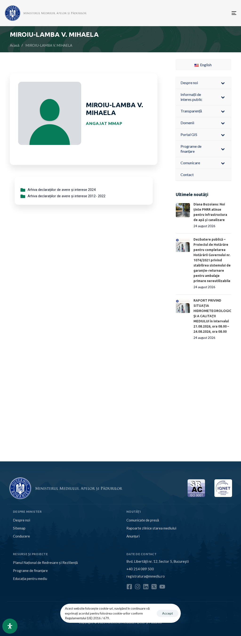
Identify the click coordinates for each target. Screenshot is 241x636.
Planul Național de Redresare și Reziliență (45, 562)
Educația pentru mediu (30, 578)
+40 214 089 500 (140, 569)
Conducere (21, 536)
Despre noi (21, 520)
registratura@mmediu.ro (145, 576)
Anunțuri (133, 536)
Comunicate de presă (142, 520)
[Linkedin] (146, 587)
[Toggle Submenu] (223, 83)
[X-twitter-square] (154, 587)
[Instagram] (138, 587)
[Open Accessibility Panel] (9, 626)
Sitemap (19, 528)
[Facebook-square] (129, 587)
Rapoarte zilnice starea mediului (151, 528)
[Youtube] (162, 587)
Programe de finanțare (30, 570)
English (205, 64)
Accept (167, 613)
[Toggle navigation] (197, 13)
